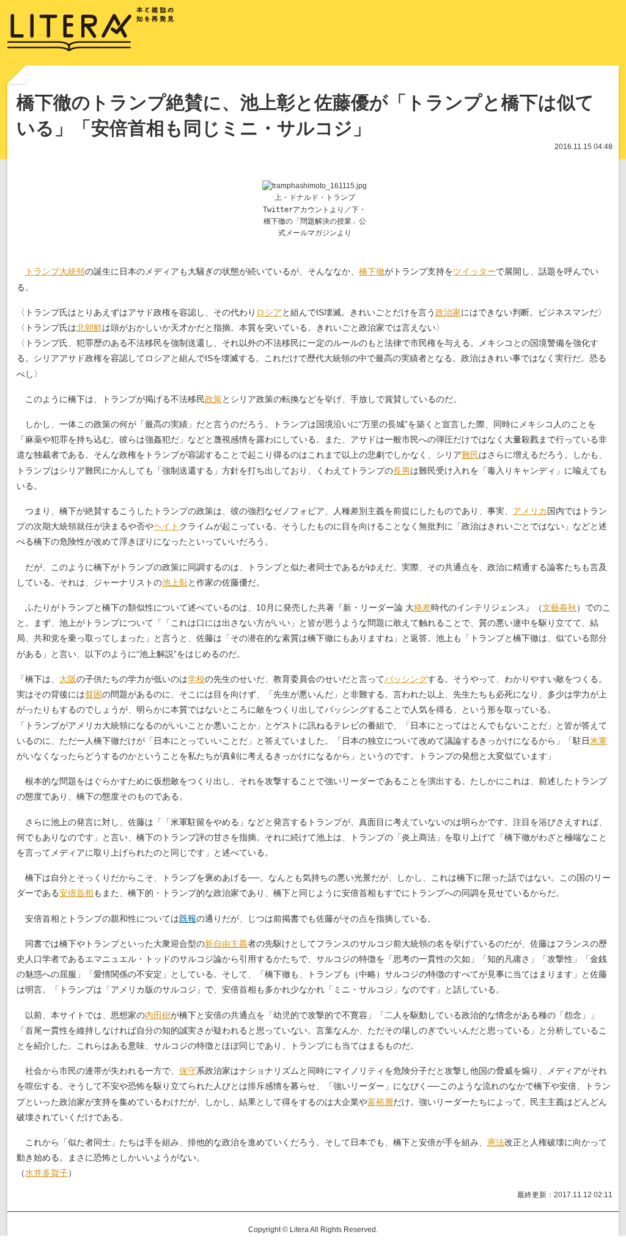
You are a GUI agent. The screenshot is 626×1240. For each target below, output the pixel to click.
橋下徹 (372, 271)
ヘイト (166, 526)
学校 (196, 679)
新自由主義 (226, 943)
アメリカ (530, 511)
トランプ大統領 (55, 271)
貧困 (93, 694)
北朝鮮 (89, 327)
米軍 (598, 741)
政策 (213, 399)
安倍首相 (76, 893)
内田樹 (158, 1015)
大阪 (67, 679)
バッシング (406, 679)
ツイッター (474, 271)
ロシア (269, 312)
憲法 (495, 1142)
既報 (187, 918)
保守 (187, 1071)
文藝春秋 (559, 607)
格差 (422, 607)
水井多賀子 (46, 1173)
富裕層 (380, 1102)
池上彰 (175, 582)
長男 (401, 470)
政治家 (448, 312)
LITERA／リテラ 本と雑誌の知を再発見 (90, 29)
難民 (470, 455)
